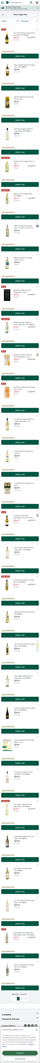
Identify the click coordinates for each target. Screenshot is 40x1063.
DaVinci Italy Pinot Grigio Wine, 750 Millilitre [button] (24, 613)
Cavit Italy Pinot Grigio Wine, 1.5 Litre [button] (23, 452)
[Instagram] (32, 1026)
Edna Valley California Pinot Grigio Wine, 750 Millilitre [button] (23, 677)
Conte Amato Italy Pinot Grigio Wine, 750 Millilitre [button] (23, 581)
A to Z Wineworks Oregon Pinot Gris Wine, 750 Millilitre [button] (24, 34)
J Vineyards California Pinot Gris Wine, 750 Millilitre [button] (23, 773)
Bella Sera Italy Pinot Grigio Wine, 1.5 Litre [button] (23, 259)
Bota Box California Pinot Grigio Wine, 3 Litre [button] (24, 388)
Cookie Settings (20, 1059)
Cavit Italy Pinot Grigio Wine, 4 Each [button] (24, 484)
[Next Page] (26, 998)
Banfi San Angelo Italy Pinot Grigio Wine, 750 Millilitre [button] (23, 130)
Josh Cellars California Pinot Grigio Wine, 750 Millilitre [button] (22, 805)
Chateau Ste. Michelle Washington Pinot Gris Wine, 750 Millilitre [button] (23, 517)
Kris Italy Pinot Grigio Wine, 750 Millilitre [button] (23, 869)
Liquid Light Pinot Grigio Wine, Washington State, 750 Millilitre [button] (24, 934)
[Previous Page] (13, 998)
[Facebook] (25, 1026)
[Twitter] (29, 1026)
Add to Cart (20, 56)
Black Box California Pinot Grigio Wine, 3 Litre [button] (23, 291)
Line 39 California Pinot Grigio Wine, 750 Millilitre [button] (24, 901)
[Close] (36, 1029)
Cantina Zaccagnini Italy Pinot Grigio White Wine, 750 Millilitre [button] (24, 420)
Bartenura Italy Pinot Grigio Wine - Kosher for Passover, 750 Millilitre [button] (23, 227)
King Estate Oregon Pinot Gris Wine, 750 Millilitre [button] (24, 837)
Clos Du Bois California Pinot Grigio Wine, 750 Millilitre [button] (24, 549)
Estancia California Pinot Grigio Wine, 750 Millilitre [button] (24, 709)
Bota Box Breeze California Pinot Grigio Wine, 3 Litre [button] (23, 356)
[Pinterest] (36, 1026)
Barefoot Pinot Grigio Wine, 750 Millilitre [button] (23, 195)
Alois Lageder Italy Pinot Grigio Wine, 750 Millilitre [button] (24, 66)
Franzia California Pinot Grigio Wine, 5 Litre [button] (24, 741)
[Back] (3, 14)
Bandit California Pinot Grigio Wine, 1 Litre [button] (24, 98)
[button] (31, 2)
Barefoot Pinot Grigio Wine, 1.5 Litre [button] (24, 162)
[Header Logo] (13, 2)
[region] (20, 1045)
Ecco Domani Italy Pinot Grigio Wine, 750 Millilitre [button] (24, 645)
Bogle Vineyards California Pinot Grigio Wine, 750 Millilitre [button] (24, 323)
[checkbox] (37, 30)
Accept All (20, 1053)
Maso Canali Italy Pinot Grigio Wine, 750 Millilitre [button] (24, 966)
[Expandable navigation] (2, 2)
